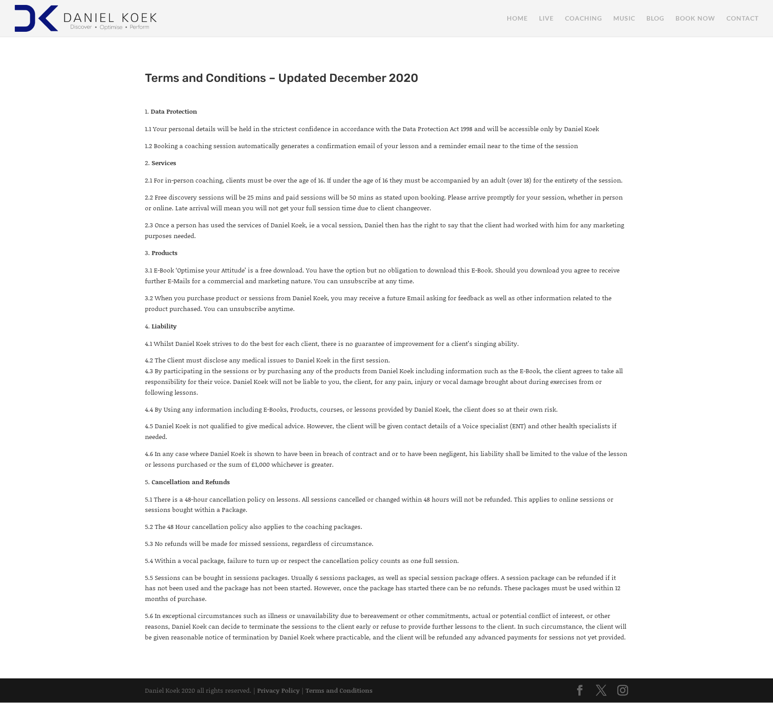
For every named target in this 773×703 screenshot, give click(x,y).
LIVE (546, 18)
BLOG (655, 18)
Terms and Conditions (339, 690)
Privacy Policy (278, 690)
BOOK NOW (695, 18)
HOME (517, 18)
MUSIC (624, 18)
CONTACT (742, 18)
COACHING (583, 18)
